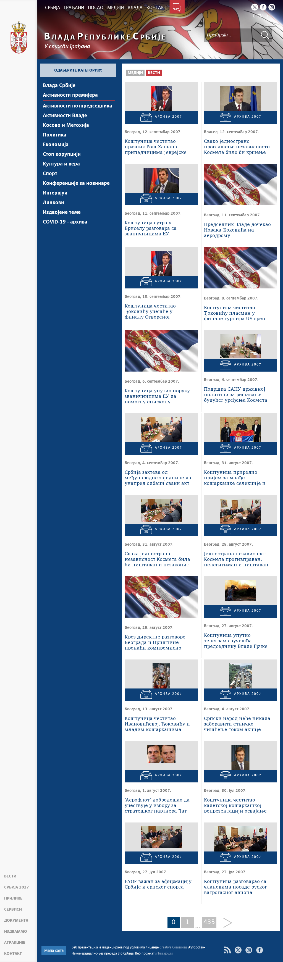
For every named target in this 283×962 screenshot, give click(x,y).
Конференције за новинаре (76, 183)
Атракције (14, 943)
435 (209, 922)
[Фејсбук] (259, 950)
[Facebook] (263, 7)
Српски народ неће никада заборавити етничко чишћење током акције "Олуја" (237, 724)
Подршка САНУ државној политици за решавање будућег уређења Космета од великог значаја (235, 395)
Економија (56, 144)
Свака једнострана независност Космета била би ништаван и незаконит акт (157, 560)
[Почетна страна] (19, 37)
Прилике (13, 898)
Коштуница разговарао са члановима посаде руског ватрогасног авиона (235, 887)
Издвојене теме (62, 212)
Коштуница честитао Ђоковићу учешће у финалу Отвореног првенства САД (150, 312)
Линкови (53, 202)
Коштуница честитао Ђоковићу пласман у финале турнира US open (234, 313)
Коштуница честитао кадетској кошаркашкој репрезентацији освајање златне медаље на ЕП (235, 806)
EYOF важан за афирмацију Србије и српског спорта (158, 884)
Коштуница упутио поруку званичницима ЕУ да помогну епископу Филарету (157, 397)
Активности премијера (70, 95)
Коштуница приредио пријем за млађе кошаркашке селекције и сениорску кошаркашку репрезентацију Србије (235, 478)
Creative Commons (173, 947)
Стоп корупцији (62, 154)
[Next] (225, 923)
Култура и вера (61, 164)
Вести (10, 876)
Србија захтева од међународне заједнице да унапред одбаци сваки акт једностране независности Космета (158, 478)
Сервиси (13, 909)
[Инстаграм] (248, 950)
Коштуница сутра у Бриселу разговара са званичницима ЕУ (151, 228)
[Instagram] (271, 7)
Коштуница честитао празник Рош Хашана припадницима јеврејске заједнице (156, 147)
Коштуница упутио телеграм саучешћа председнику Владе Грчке (236, 641)
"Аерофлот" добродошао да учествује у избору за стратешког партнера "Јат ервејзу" (157, 806)
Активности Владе (65, 115)
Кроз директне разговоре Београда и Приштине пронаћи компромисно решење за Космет (155, 643)
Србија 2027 (16, 887)
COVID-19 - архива (65, 222)
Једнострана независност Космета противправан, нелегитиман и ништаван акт (236, 560)
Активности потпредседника (77, 106)
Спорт (50, 173)
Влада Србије (59, 85)
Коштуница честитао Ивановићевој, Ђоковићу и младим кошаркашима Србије (157, 724)
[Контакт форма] (177, 7)
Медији (135, 73)
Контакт (13, 954)
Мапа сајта (54, 951)
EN (260, 16)
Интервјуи (55, 193)
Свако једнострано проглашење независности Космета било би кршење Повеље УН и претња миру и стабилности (237, 147)
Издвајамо (15, 932)
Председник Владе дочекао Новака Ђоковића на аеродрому (237, 230)
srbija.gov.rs (164, 953)
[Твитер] (238, 950)
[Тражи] (265, 34)
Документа (16, 920)
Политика (54, 135)
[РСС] (227, 950)
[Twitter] (254, 7)
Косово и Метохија (66, 125)
